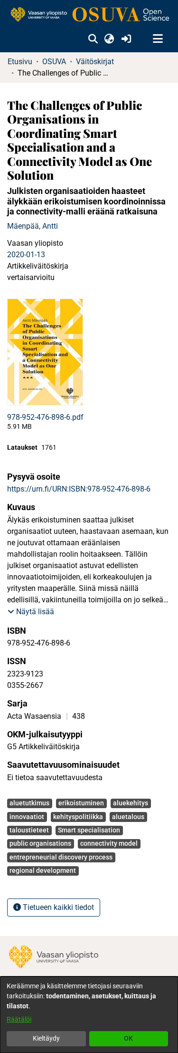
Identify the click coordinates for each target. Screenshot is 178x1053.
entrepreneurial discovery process (60, 857)
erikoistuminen (81, 803)
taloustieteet (29, 830)
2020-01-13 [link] (26, 254)
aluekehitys (130, 803)
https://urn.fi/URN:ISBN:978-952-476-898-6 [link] (78, 488)
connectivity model (109, 843)
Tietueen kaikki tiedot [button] (57, 907)
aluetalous (128, 817)
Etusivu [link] (20, 61)
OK (128, 1038)
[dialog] (89, 1014)
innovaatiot (26, 817)
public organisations (40, 843)
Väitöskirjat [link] (95, 61)
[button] (93, 39)
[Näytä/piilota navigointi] (157, 39)
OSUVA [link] (54, 61)
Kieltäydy (46, 1038)
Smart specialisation (89, 830)
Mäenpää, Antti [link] (32, 226)
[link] (89, 15)
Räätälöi (19, 1019)
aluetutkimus (29, 803)
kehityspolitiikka (78, 817)
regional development (42, 870)
